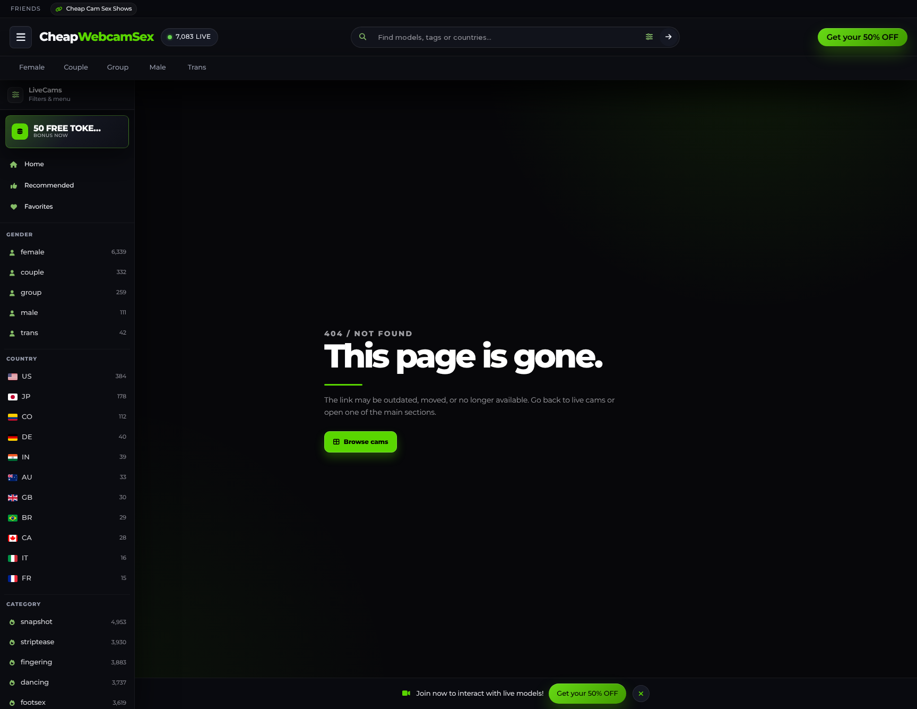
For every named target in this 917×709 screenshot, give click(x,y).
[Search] (669, 37)
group (117, 67)
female (32, 67)
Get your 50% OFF (862, 37)
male (158, 67)
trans (197, 67)
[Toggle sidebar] (21, 37)
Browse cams (366, 442)
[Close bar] (641, 693)
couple (76, 67)
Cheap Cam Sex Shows (99, 8)
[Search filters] (650, 37)
